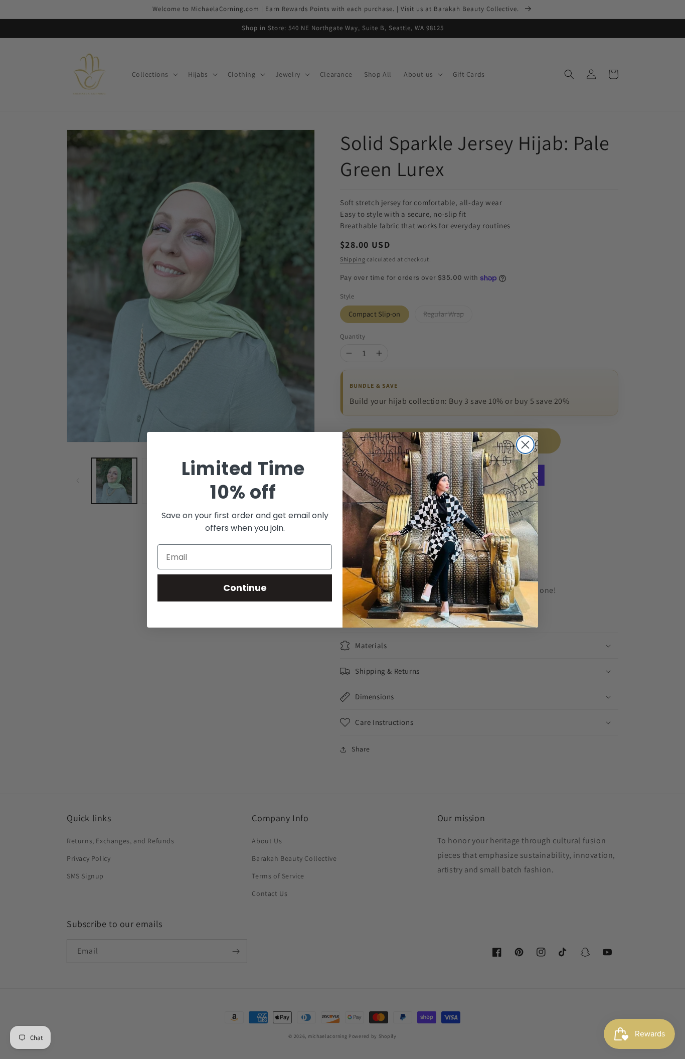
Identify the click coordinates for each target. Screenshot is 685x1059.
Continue (245, 587)
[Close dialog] (525, 444)
